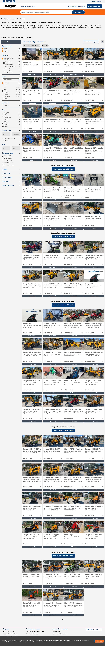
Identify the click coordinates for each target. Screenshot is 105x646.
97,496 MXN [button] (48, 612)
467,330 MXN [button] (68, 333)
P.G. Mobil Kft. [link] (52, 74)
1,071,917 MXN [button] (49, 418)
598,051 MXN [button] (27, 225)
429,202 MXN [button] (48, 487)
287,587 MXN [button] (48, 458)
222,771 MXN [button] (89, 544)
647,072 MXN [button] (89, 129)
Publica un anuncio (32, 634)
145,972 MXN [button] (27, 458)
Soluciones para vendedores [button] (35, 631)
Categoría (5, 55)
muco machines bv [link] (52, 393)
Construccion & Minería (11, 19)
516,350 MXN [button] (27, 293)
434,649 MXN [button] (27, 361)
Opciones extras (7, 177)
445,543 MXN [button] (48, 157)
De (2, 146)
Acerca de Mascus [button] (8, 631)
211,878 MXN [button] (68, 293)
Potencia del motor (8, 185)
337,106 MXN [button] (89, 293)
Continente (5, 103)
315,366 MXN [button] (27, 612)
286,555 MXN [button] (68, 544)
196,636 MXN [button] (69, 196)
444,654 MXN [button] (68, 390)
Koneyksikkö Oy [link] (32, 160)
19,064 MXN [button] (48, 225)
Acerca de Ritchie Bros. (10, 634)
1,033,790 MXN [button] (90, 361)
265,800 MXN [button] (48, 197)
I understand (99, 641)
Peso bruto (5, 181)
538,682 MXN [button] (68, 458)
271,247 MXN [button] (89, 458)
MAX (13, 132)
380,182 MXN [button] (89, 487)
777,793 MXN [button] (48, 129)
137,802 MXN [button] (48, 361)
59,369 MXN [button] (68, 264)
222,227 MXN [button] (48, 100)
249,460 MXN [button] (27, 197)
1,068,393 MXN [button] (49, 264)
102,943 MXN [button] (89, 584)
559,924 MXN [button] (27, 487)
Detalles (4, 169)
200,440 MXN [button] (68, 100)
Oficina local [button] (56, 631)
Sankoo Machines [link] (73, 200)
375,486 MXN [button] (48, 333)
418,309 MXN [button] (68, 71)
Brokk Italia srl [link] (32, 131)
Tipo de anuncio (7, 46)
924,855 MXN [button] (68, 129)
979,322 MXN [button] (68, 361)
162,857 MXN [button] (48, 71)
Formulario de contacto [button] (60, 634)
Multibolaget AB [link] (53, 267)
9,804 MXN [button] (88, 197)
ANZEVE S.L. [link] (73, 547)
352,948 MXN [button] (89, 157)
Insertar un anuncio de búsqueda (63, 169)
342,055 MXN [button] (68, 487)
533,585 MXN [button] (27, 129)
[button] (11, 42)
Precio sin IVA (6, 130)
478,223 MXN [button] (27, 264)
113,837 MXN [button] (48, 293)
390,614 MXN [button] (27, 333)
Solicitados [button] (47, 390)
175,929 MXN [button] (68, 515)
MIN (3, 132)
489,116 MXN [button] (89, 333)
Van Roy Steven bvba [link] (94, 103)
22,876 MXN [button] (68, 225)
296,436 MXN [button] (89, 100)
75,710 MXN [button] (27, 100)
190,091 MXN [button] (89, 225)
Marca (4, 77)
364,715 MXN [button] (27, 71)
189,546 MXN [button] (89, 515)
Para (13, 146)
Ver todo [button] (4, 99)
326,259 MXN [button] (27, 390)
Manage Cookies (47, 641)
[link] (32, 54)
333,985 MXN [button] (27, 157)
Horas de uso (6, 173)
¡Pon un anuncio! (95, 6)
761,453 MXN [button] (27, 584)
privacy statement (60, 641)
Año (3, 144)
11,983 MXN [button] (68, 157)
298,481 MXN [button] (89, 71)
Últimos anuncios (7, 153)
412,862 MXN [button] (89, 264)
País (3, 110)
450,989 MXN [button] (68, 418)
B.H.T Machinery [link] (32, 74)
